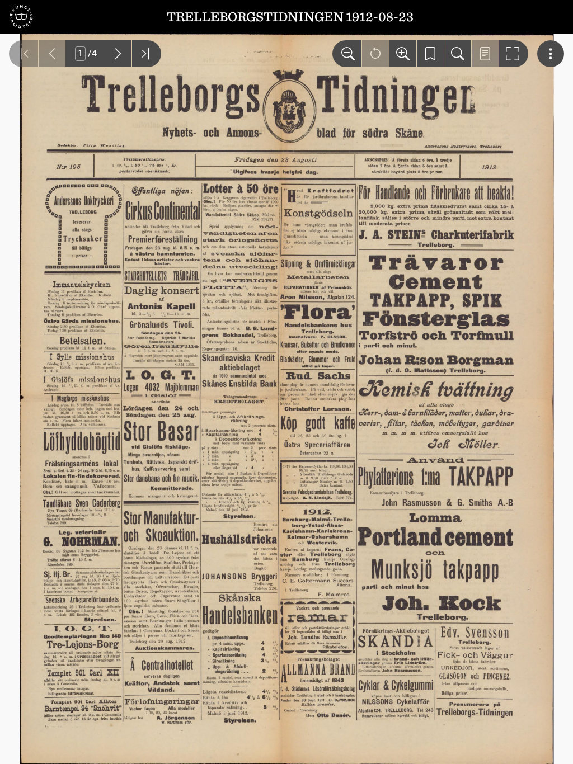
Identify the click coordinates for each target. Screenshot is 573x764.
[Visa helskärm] (513, 53)
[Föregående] (52, 53)
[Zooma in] (402, 53)
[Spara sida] (430, 53)
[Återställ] (375, 53)
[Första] (23, 53)
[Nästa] (118, 53)
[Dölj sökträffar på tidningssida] (485, 53)
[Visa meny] (550, 53)
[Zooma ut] (346, 53)
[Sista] (146, 53)
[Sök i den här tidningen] (457, 53)
